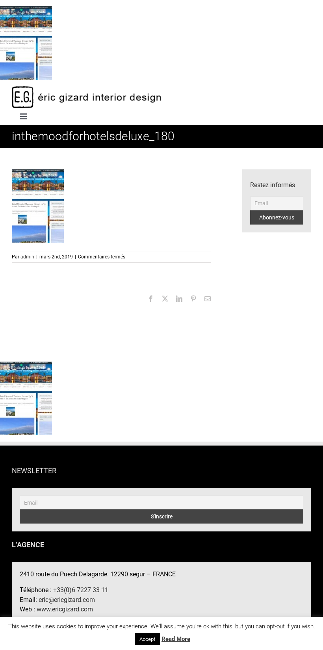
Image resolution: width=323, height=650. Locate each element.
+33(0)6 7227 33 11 (80, 590)
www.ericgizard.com (65, 609)
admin (27, 257)
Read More (176, 639)
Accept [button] (147, 639)
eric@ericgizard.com (67, 600)
